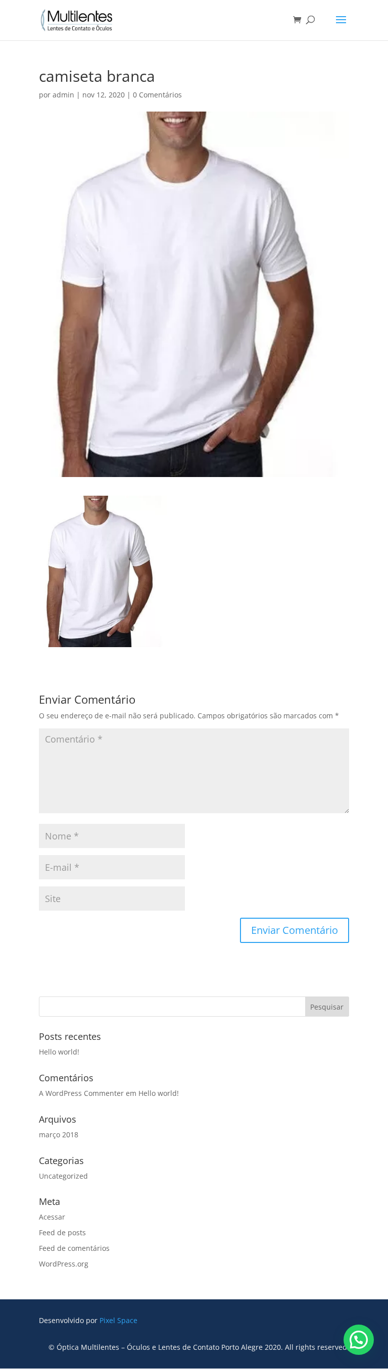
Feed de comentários (74, 1248)
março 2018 (58, 1134)
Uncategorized (63, 1176)
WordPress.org (63, 1264)
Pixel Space (118, 1320)
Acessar (52, 1217)
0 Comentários (157, 94)
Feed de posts (62, 1232)
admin (63, 94)
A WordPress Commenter (81, 1093)
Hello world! (59, 1052)
